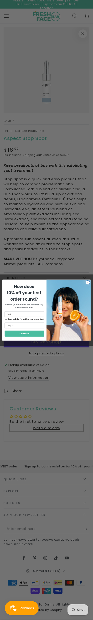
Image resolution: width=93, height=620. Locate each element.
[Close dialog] (88, 282)
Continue (24, 333)
